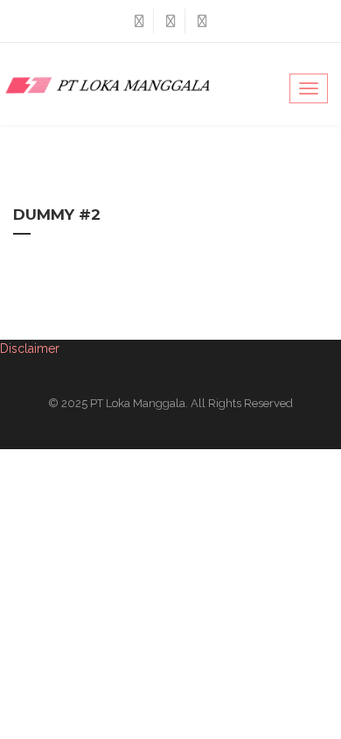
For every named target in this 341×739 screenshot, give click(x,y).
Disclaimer (29, 348)
